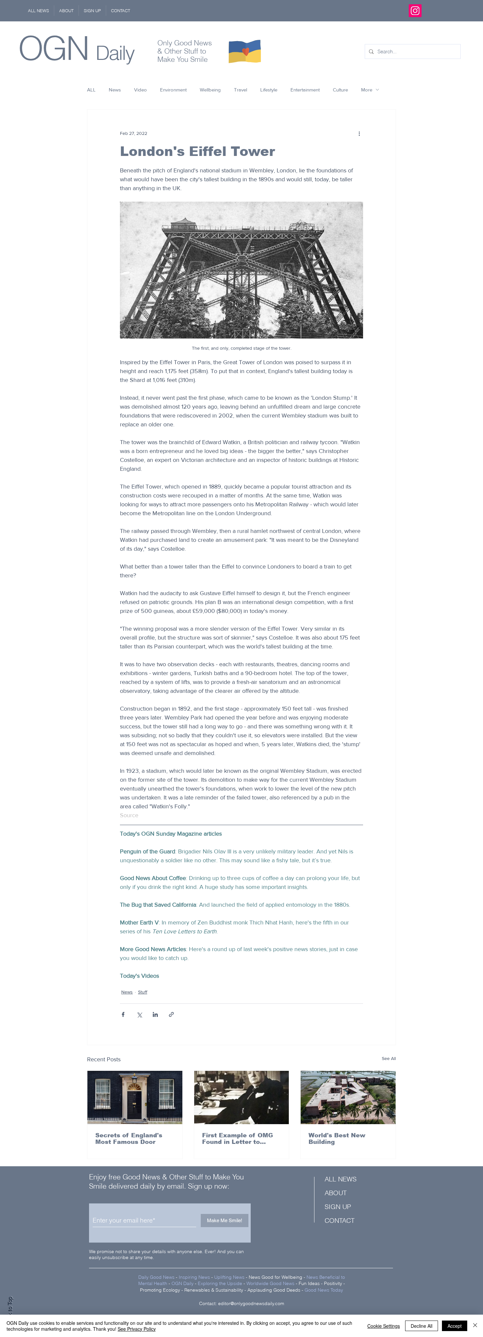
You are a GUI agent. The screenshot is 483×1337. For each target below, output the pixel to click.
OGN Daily (183, 1283)
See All (389, 1058)
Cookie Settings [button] (383, 1326)
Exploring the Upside (220, 1283)
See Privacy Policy (137, 1328)
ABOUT (336, 1193)
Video (140, 89)
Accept (455, 1326)
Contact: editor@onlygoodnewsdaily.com (241, 1303)
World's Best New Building (337, 1138)
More (366, 89)
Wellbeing (210, 89)
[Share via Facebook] (123, 1014)
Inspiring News (194, 1277)
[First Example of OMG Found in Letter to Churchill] (241, 1097)
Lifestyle (268, 89)
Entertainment (305, 89)
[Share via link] (171, 1014)
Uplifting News (229, 1277)
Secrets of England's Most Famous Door (128, 1138)
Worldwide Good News (270, 1283)
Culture (340, 89)
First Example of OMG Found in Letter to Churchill (237, 1138)
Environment (173, 89)
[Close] (475, 1326)
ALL (91, 89)
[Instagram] (415, 10)
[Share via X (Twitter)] (139, 1014)
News (115, 89)
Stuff (142, 992)
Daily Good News (156, 1277)
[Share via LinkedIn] (155, 1014)
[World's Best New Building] (348, 1097)
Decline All (421, 1326)
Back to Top (10, 1311)
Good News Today (324, 1290)
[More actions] (359, 133)
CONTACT (340, 1220)
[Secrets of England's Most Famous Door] (134, 1097)
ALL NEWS (340, 1179)
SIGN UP (338, 1206)
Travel (240, 89)
